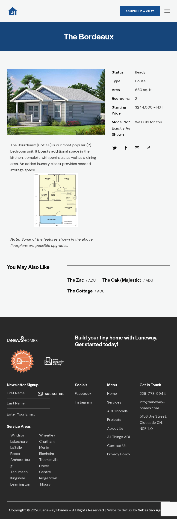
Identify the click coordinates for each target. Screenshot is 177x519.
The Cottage (80, 290)
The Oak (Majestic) (121, 279)
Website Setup (119, 510)
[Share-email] (137, 148)
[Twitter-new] (114, 148)
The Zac (75, 279)
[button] (148, 148)
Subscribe (55, 394)
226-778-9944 (153, 393)
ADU (92, 280)
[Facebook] (126, 148)
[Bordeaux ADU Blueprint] (56, 200)
